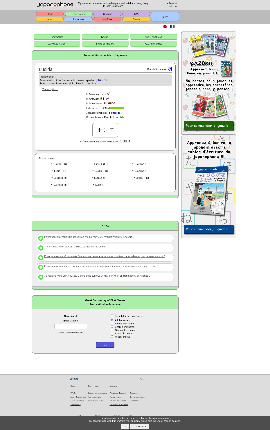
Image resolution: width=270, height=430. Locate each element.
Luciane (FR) (100, 163)
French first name (124, 323)
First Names (79, 13)
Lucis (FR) (100, 184)
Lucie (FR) (59, 170)
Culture (107, 13)
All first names (153, 43)
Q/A (136, 13)
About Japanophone (78, 397)
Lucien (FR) (100, 170)
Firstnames (57, 36)
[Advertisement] (105, 209)
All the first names (96, 401)
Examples (134, 393)
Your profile (76, 405)
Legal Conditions (77, 401)
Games (136, 19)
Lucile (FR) (59, 177)
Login (173, 6)
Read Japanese (115, 397)
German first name (125, 330)
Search (105, 36)
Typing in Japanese (137, 397)
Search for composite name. (71, 333)
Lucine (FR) (59, 184)
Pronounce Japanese (118, 393)
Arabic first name (124, 333)
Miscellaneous (122, 336)
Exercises (134, 401)
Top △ (142, 379)
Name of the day (105, 43)
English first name (124, 327)
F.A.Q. (73, 393)
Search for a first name (97, 393)
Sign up (172, 3)
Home (50, 13)
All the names (122, 320)
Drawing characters (118, 401)
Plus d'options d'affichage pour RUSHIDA (105, 141)
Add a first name (94, 397)
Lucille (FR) (100, 177)
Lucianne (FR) (141, 163)
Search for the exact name (129, 316)
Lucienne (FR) (141, 170)
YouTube (107, 19)
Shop (165, 16)
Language (78, 19)
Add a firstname (153, 36)
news (50, 19)
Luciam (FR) (59, 163)
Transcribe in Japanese (119, 405)
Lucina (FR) (141, 177)
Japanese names (57, 43)
